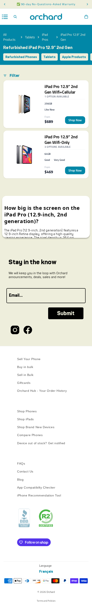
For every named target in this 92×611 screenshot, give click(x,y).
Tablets (30, 37)
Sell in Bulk (25, 375)
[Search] (15, 16)
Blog (20, 479)
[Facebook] (28, 330)
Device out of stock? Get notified (41, 443)
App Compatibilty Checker (36, 487)
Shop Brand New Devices (35, 427)
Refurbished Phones (21, 57)
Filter (14, 75)
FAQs (21, 463)
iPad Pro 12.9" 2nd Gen (73, 37)
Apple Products (74, 57)
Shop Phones (27, 411)
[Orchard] (46, 16)
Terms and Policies (46, 600)
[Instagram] (15, 330)
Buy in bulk (25, 366)
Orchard (50, 592)
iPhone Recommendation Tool (39, 495)
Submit (65, 313)
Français (46, 571)
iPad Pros (45, 37)
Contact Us (25, 471)
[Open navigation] (5, 17)
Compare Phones (30, 435)
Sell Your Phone (29, 359)
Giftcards (23, 382)
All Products (9, 37)
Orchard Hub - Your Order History (42, 390)
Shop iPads (25, 419)
